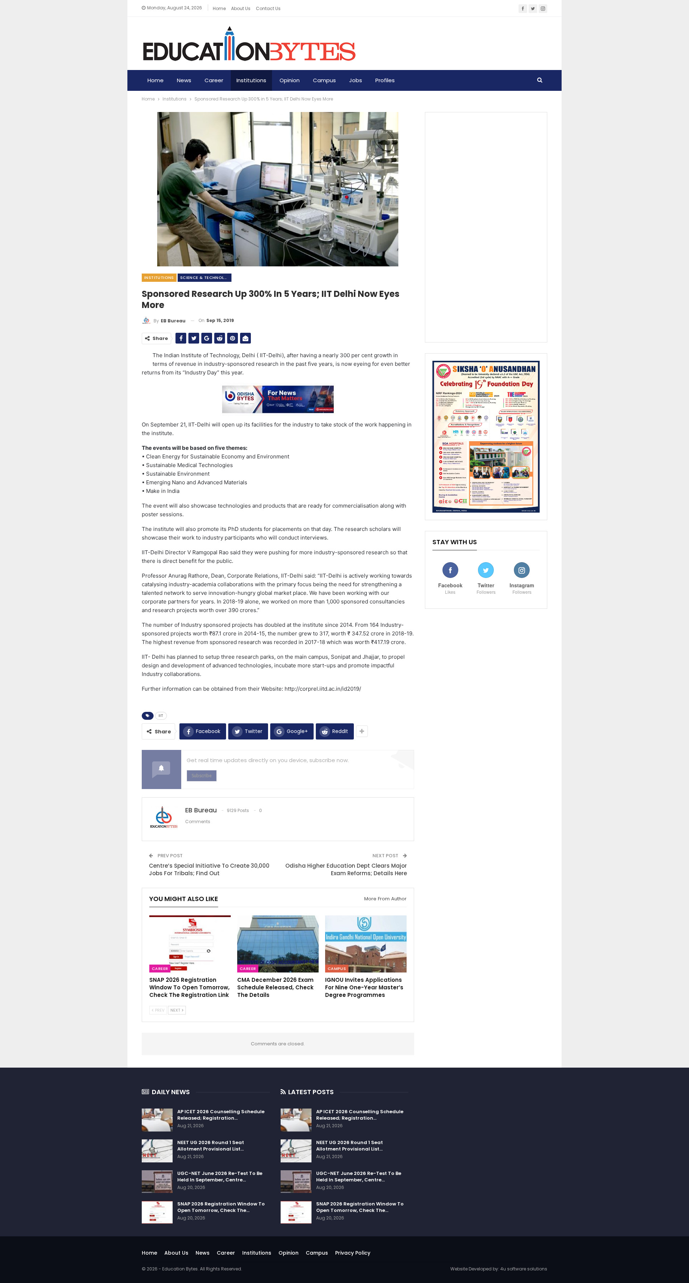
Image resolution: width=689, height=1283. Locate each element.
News (184, 80)
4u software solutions (523, 1269)
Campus (324, 80)
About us (240, 8)
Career (214, 80)
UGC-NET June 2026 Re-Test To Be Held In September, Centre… (219, 1176)
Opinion (290, 80)
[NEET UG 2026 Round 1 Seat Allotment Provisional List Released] (157, 1150)
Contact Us (268, 8)
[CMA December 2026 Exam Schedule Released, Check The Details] (278, 943)
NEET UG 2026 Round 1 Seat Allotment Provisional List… (210, 1145)
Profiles (385, 80)
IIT (161, 715)
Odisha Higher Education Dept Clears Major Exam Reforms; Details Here (346, 869)
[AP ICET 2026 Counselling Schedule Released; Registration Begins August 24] (157, 1120)
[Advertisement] (486, 227)
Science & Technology (205, 277)
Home (219, 8)
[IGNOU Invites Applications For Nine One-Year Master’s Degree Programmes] (366, 943)
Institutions (251, 80)
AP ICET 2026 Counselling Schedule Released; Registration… (220, 1114)
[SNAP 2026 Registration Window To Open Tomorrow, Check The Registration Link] (190, 943)
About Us (176, 1252)
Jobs (355, 80)
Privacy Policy (352, 1252)
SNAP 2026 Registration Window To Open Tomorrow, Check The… (221, 1207)
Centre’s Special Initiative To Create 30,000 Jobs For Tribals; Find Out (209, 869)
